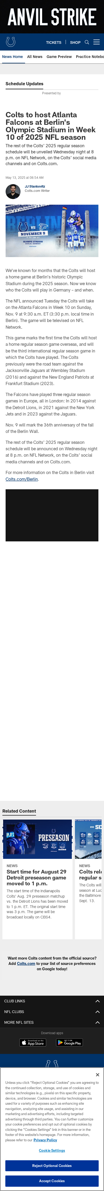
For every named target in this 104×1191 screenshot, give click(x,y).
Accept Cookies (52, 1181)
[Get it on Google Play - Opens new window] (69, 1045)
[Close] (97, 1075)
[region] (52, 1129)
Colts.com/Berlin (22, 479)
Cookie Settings (52, 1150)
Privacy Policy (45, 1140)
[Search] (87, 42)
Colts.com (26, 963)
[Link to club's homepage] (10, 40)
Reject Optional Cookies (52, 1165)
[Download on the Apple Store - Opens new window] (32, 1043)
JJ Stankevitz (35, 186)
